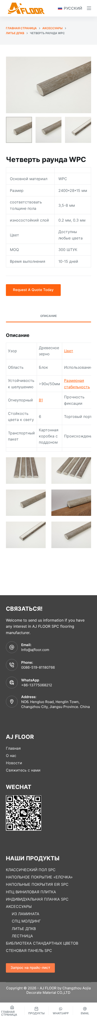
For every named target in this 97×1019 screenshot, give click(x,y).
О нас (11, 755)
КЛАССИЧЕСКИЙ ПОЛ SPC (31, 869)
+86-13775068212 (36, 685)
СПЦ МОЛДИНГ (26, 921)
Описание (48, 316)
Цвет (68, 350)
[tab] (48, 316)
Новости (14, 762)
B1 (41, 400)
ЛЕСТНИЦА (22, 936)
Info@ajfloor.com (35, 649)
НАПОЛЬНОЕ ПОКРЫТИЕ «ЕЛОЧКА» (39, 877)
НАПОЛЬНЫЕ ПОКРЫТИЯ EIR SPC (37, 884)
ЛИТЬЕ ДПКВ (24, 928)
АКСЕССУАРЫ (19, 906)
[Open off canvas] (89, 8)
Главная (13, 748)
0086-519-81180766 (38, 667)
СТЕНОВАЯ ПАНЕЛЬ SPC (29, 950)
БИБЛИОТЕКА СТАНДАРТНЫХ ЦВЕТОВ (42, 943)
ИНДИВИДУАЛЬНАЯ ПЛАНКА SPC (37, 899)
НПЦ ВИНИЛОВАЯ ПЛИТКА (31, 892)
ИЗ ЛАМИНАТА (25, 913)
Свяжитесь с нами (23, 770)
